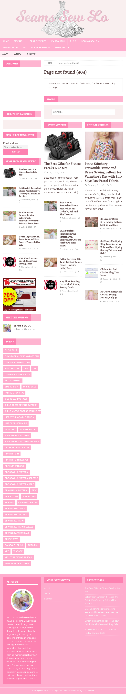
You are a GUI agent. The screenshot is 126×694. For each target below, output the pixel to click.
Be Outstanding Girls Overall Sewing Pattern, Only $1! (111, 294)
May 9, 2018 (108, 301)
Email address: (11, 143)
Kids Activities (39, 48)
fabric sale (29, 387)
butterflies (12, 368)
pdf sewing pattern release (21, 478)
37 (101, 260)
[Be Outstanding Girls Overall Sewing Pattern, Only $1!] (91, 295)
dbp (26, 368)
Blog (73, 41)
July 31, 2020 (67, 249)
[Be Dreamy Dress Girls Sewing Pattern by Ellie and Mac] (91, 222)
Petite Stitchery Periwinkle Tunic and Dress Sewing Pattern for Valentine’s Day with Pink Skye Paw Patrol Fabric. (103, 172)
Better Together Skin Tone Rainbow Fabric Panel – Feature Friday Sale (29, 240)
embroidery (12, 387)
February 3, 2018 (109, 257)
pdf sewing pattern (16, 472)
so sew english (14, 545)
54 (101, 232)
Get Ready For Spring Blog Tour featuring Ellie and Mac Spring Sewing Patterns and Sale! (111, 247)
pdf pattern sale (15, 466)
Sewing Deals (89, 41)
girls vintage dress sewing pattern (26, 411)
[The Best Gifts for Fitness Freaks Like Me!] (63, 146)
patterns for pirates (17, 448)
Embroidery (58, 41)
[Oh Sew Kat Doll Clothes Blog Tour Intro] (91, 273)
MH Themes (88, 691)
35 (118, 301)
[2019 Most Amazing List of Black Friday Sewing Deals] (50, 285)
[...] (105, 209)
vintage (18, 551)
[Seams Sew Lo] (63, 36)
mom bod (10, 429)
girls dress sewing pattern (21, 405)
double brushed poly (17, 375)
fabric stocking (14, 393)
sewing (9, 502)
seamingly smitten (16, 490)
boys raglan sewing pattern (22, 356)
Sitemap (31, 54)
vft (7, 551)
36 (101, 282)
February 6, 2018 (96, 185)
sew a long (29, 496)
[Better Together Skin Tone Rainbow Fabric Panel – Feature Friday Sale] (50, 262)
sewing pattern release (19, 527)
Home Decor (62, 48)
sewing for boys (28, 502)
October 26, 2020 (69, 218)
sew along (11, 496)
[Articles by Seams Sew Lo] (7, 329)
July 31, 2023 (53, 172)
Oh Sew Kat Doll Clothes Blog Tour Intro (109, 272)
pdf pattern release (17, 460)
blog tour (11, 350)
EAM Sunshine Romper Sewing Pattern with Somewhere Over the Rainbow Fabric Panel (29, 218)
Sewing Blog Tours (14, 48)
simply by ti (11, 539)
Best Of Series (38, 41)
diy (34, 368)
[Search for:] (83, 112)
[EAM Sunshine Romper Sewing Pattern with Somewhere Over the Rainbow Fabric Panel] (50, 234)
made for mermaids (16, 423)
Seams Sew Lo (22, 325)
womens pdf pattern (17, 563)
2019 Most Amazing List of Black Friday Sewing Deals (70, 284)
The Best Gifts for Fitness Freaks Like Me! (28, 172)
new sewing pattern (17, 435)
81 (111, 185)
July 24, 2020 (67, 272)
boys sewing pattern (17, 362)
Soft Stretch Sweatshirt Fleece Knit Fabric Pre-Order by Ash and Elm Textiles (69, 208)
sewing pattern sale (17, 533)
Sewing (18, 41)
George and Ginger (16, 399)
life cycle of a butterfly (19, 417)
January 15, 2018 (110, 279)
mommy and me (28, 429)
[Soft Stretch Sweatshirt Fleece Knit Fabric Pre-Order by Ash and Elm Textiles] (50, 206)
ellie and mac (13, 381)
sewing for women (16, 515)
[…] (78, 192)
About (5, 54)
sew (34, 490)
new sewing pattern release (22, 442)
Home (5, 41)
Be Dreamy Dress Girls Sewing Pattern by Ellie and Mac (111, 222)
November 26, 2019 (70, 291)
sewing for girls (15, 509)
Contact (18, 54)
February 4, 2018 (110, 229)
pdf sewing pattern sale (19, 484)
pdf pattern (12, 454)
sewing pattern (14, 521)
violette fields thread (18, 557)
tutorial (33, 545)
